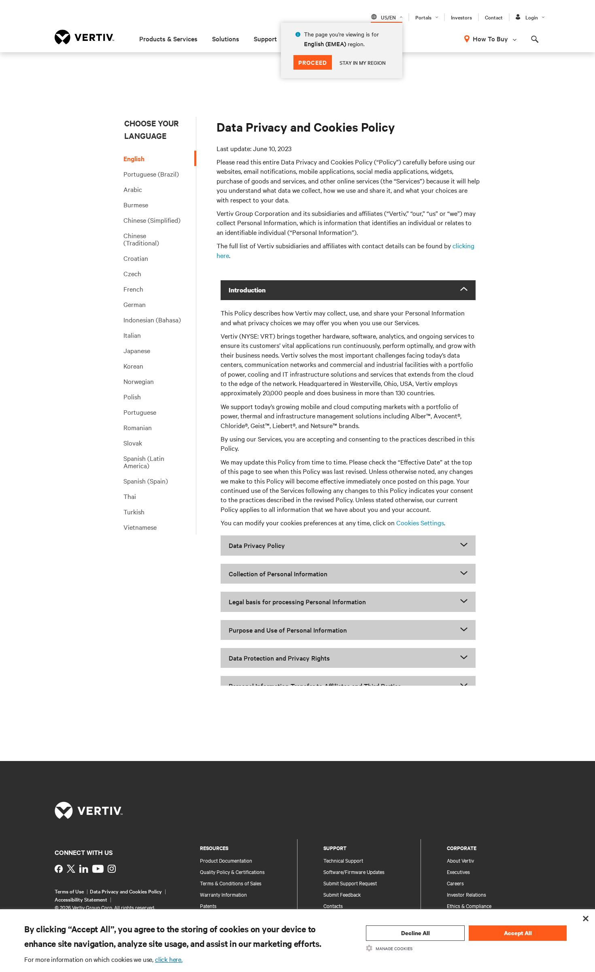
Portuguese (139, 411)
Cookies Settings (420, 522)
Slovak (132, 442)
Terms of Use (69, 891)
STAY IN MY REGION (363, 62)
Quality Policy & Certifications (232, 871)
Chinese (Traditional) (141, 239)
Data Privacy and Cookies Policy (126, 891)
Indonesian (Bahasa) (152, 319)
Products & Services (168, 38)
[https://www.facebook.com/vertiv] (59, 869)
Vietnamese (140, 526)
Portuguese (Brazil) (151, 173)
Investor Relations (466, 894)
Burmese (135, 204)
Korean (133, 365)
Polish (132, 396)
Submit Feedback (342, 894)
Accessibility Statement (81, 899)
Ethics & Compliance (469, 905)
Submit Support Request (350, 883)
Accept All (518, 933)
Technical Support (343, 860)
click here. (169, 959)
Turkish (133, 511)
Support (265, 38)
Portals (423, 17)
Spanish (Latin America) (143, 462)
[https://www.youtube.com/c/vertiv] (98, 869)
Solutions (225, 38)
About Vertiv (460, 860)
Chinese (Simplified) (152, 219)
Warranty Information (223, 894)
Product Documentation (226, 860)
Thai (129, 496)
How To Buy (490, 38)
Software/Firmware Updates (354, 871)
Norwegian (138, 381)
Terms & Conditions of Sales (230, 883)
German (134, 304)
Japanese (136, 350)
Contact (494, 17)
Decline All (415, 933)
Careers (455, 883)
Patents (208, 905)
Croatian (135, 258)
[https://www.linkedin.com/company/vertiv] (83, 869)
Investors (461, 17)
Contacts (333, 905)
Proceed (312, 62)
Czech (132, 273)
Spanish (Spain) (145, 480)
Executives (458, 871)
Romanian (137, 427)
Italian (132, 334)
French (133, 288)
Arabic (132, 189)
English (133, 158)
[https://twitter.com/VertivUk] (71, 869)
